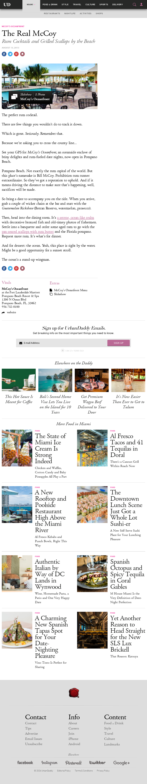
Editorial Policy (63, 770)
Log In (141, 4)
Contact (30, 723)
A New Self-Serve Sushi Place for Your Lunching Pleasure (125, 535)
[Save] (22, 54)
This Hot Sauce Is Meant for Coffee (19, 399)
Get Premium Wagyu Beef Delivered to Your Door (92, 404)
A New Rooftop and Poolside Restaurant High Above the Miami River (50, 511)
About (72, 723)
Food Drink (50, 4)
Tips (28, 728)
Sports (103, 4)
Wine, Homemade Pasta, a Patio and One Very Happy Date (52, 597)
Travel (77, 4)
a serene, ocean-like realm (75, 217)
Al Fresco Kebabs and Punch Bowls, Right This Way (51, 541)
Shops (99, 13)
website (11, 312)
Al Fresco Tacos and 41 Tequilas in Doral (126, 445)
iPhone (73, 738)
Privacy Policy (103, 770)
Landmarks (112, 744)
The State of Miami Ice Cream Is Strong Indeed (50, 449)
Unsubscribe (33, 744)
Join (71, 733)
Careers (73, 728)
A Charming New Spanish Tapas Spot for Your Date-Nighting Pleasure (51, 637)
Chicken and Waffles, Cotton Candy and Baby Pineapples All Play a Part (51, 472)
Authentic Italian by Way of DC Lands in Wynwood (49, 574)
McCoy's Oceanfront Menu (70, 290)
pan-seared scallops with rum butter (28, 231)
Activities (86, 13)
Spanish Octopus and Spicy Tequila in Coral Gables (127, 574)
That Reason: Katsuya (124, 656)
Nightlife (69, 13)
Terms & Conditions (84, 770)
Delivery (117, 4)
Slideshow (60, 294)
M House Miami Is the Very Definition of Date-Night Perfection (126, 597)
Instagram (49, 763)
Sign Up (119, 342)
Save (16, 54)
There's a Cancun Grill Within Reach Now (124, 464)
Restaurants (52, 13)
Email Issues (33, 738)
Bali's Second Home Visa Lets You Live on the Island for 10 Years (55, 404)
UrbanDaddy (7, 4)
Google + (121, 763)
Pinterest (73, 763)
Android (74, 744)
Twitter (97, 763)
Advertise (31, 733)
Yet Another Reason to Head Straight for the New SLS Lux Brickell (127, 634)
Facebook (25, 763)
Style (65, 4)
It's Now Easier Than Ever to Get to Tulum (128, 402)
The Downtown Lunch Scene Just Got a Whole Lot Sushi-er (126, 508)
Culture (90, 4)
